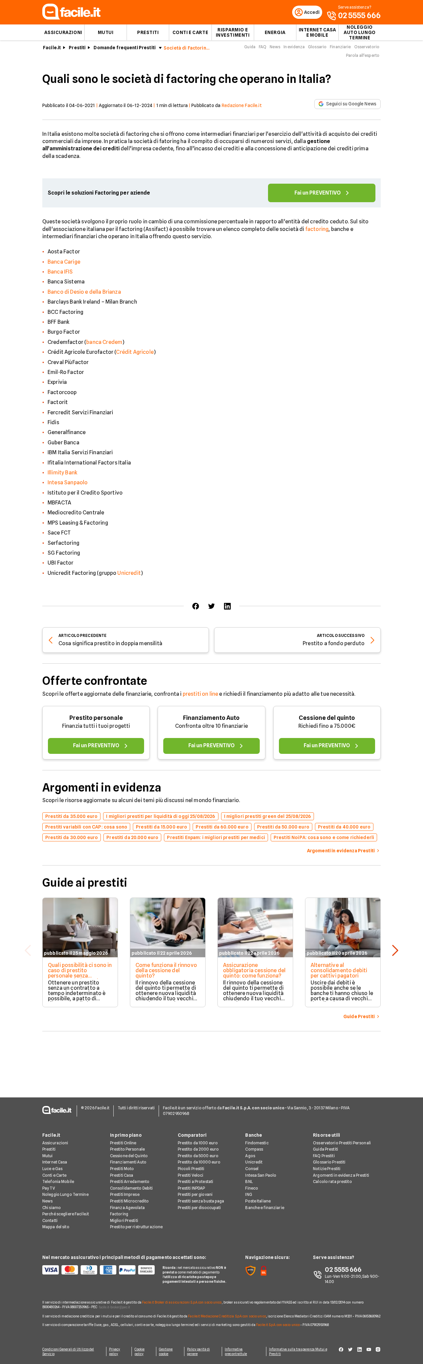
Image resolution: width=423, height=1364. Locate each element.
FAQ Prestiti (323, 1155)
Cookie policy (140, 1351)
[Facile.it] (71, 18)
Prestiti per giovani (195, 1194)
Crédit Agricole (134, 352)
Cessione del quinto (327, 717)
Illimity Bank (62, 472)
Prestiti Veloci (191, 1175)
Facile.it (52, 47)
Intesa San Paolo (260, 1175)
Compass (254, 1149)
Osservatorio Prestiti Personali (342, 1142)
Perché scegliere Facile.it (65, 1213)
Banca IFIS (60, 272)
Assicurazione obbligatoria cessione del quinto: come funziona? (254, 970)
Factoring (119, 1213)
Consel (251, 1168)
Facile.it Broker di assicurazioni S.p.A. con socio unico (182, 1302)
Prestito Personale (127, 1149)
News (275, 46)
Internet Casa (54, 1162)
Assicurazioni (63, 32)
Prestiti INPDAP (191, 1188)
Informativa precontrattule (236, 1351)
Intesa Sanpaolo (68, 482)
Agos (250, 1155)
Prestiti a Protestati (195, 1181)
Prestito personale (96, 717)
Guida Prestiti (325, 1149)
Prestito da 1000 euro (198, 1142)
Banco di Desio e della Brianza (84, 292)
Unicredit (128, 573)
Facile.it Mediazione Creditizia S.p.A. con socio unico (227, 1316)
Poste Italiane (258, 1200)
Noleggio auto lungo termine (360, 32)
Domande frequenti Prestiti (125, 47)
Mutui (106, 32)
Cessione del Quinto (129, 1155)
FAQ (262, 46)
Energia (275, 32)
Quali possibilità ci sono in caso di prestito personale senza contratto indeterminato (80, 973)
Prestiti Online (123, 1142)
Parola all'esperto (362, 55)
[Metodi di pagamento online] (98, 1269)
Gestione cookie (166, 1351)
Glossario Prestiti (329, 1162)
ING (248, 1194)
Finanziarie (340, 46)
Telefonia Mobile (58, 1181)
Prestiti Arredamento (129, 1181)
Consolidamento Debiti (131, 1188)
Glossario (317, 46)
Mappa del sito (55, 1226)
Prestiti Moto (122, 1168)
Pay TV (48, 1188)
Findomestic (256, 1142)
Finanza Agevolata (127, 1207)
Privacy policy (114, 1351)
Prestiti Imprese (124, 1194)
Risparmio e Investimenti (233, 32)
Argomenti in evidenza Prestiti (341, 1175)
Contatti (50, 1220)
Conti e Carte (190, 32)
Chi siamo (51, 1207)
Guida (249, 46)
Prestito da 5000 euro (198, 1155)
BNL (248, 1181)
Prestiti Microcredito (129, 1200)
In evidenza (294, 46)
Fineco (251, 1188)
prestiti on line (200, 694)
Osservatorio (366, 46)
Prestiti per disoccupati (199, 1207)
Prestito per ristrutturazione (136, 1226)
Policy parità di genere (198, 1351)
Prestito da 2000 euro (198, 1149)
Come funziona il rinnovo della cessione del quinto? (166, 970)
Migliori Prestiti (124, 1220)
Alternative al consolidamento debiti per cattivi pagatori (339, 970)
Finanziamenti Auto (128, 1162)
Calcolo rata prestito (332, 1181)
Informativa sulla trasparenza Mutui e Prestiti (298, 1351)
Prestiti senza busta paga (201, 1200)
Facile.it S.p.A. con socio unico (278, 1325)
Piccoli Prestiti (191, 1168)
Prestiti (148, 32)
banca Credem (104, 342)
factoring (316, 229)
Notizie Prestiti (326, 1168)
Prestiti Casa (122, 1175)
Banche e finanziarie (264, 1207)
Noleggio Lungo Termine (65, 1194)
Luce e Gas (52, 1168)
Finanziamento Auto (211, 717)
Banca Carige (64, 262)
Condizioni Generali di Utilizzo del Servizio (68, 1351)
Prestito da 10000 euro (199, 1162)
